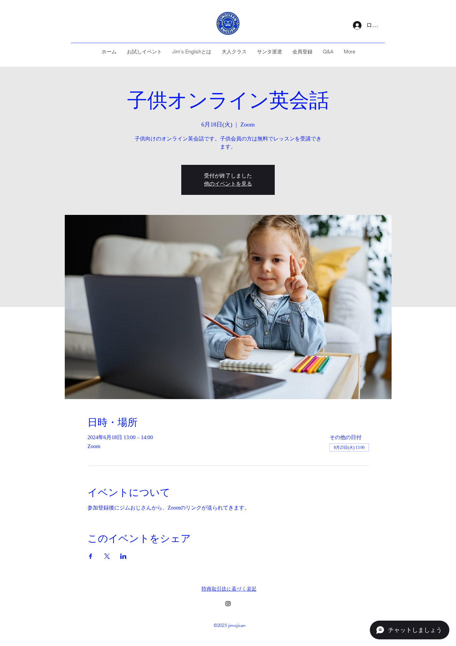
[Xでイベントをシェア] (107, 556)
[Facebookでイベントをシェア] (90, 556)
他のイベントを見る (228, 184)
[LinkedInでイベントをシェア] (123, 556)
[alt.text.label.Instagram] (228, 603)
